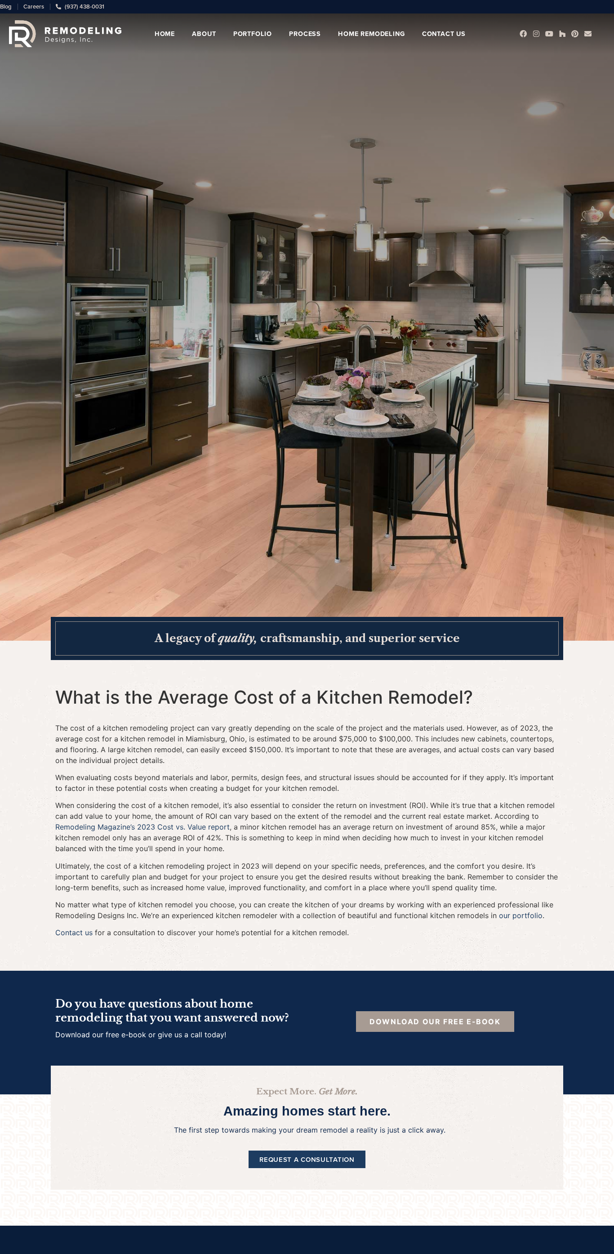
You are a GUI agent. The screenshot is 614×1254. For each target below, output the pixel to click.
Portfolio (252, 33)
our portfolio (521, 915)
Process (305, 33)
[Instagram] (536, 33)
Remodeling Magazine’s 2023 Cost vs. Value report (142, 826)
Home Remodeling (371, 33)
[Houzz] (562, 33)
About (204, 33)
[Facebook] (523, 33)
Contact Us (444, 33)
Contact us (74, 932)
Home (165, 33)
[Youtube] (549, 33)
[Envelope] (588, 33)
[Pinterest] (575, 33)
